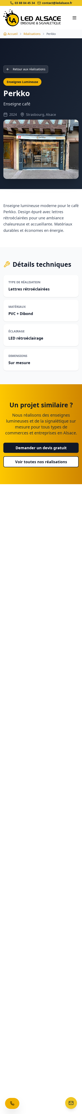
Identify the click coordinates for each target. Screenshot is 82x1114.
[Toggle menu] (74, 18)
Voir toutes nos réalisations (41, 461)
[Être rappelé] (12, 1103)
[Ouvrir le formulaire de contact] (71, 1103)
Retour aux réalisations (29, 69)
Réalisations (32, 34)
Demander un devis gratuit (41, 447)
